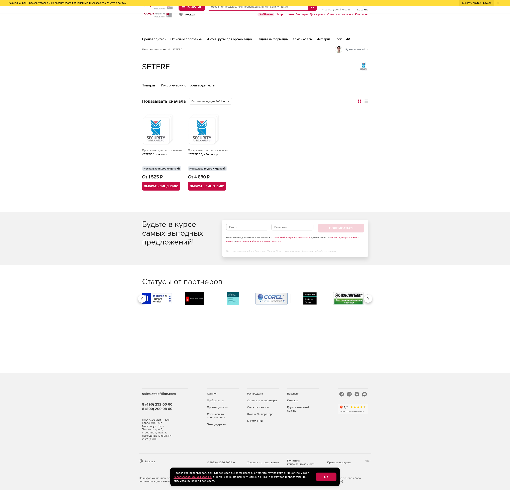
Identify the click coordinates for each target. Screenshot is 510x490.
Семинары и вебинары (262, 400)
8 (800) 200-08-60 (157, 409)
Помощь (292, 400)
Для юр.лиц (317, 14)
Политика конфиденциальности (301, 462)
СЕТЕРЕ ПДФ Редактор (203, 154)
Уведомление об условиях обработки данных (310, 251)
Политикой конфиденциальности (291, 237)
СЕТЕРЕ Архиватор (154, 154)
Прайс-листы (215, 400)
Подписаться (341, 228)
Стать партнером (258, 407)
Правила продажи (339, 462)
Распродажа (255, 393)
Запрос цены (285, 14)
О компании (255, 420)
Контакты (361, 14)
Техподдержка (216, 424)
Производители (217, 407)
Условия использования (263, 462)
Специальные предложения (216, 415)
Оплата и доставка (340, 14)
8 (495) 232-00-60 (157, 404)
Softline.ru (266, 14)
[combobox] (210, 101)
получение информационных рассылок (259, 241)
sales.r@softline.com (337, 9)
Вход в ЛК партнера (260, 414)
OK (326, 477)
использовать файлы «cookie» (193, 476)
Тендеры (302, 14)
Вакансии (293, 393)
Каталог (212, 393)
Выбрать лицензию (161, 186)
